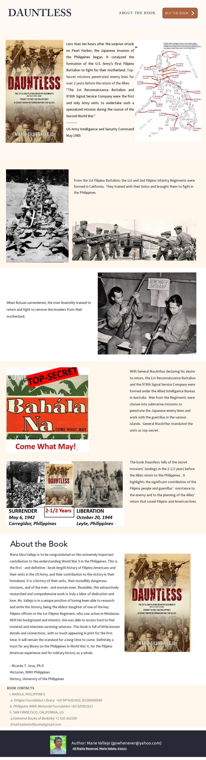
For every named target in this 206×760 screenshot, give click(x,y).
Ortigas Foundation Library (35, 700)
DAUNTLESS (40, 14)
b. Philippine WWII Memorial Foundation (38, 706)
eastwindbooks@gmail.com (40, 724)
